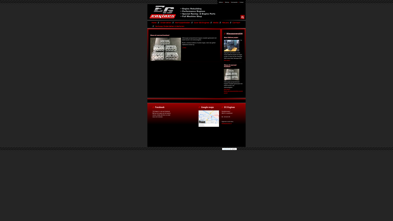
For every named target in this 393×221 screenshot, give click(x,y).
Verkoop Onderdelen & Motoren (169, 26)
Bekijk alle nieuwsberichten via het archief (233, 92)
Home (154, 23)
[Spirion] (233, 148)
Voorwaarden (234, 2)
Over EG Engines (201, 23)
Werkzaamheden (182, 23)
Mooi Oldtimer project (231, 37)
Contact (241, 2)
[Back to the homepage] (196, 12)
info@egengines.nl (227, 123)
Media (215, 23)
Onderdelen (165, 23)
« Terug (184, 47)
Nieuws (225, 23)
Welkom (221, 2)
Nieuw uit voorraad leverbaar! (230, 65)
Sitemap (227, 2)
